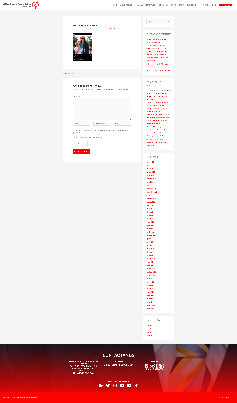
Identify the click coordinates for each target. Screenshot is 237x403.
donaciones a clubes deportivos (156, 115)
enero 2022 (150, 222)
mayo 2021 (150, 249)
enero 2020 (150, 292)
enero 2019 (150, 309)
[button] (225, 5)
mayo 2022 (150, 209)
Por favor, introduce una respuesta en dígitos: (87, 138)
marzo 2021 (150, 255)
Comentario (77, 96)
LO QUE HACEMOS (126, 5)
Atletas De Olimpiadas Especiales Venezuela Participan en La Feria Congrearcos (157, 58)
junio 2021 (149, 245)
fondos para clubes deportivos (156, 102)
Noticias (149, 332)
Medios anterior (69, 73)
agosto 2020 (150, 275)
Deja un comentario (79, 29)
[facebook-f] (219, 397)
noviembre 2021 (151, 229)
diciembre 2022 (151, 189)
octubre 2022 (150, 195)
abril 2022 (149, 212)
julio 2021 (149, 242)
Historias (149, 329)
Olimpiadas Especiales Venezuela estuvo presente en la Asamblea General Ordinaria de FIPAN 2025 (157, 48)
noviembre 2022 (151, 192)
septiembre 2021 (151, 235)
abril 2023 (149, 185)
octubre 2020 (150, 269)
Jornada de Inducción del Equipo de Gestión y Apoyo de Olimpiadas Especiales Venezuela (158, 108)
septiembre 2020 (151, 272)
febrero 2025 (150, 172)
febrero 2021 (150, 259)
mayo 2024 (150, 175)
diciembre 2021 (151, 225)
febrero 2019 (150, 305)
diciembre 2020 (151, 265)
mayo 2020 (150, 282)
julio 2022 (149, 205)
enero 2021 (150, 262)
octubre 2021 (150, 232)
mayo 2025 (150, 162)
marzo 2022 (150, 215)
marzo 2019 (150, 302)
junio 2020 (149, 279)
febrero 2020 (150, 289)
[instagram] (226, 397)
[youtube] (233, 397)
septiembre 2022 (151, 199)
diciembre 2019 (151, 295)
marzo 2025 (150, 169)
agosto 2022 (150, 202)
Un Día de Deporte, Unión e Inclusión (158, 70)
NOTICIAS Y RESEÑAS (208, 5)
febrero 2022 (150, 219)
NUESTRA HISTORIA (177, 5)
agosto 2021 (150, 239)
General (148, 326)
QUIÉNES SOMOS (192, 5)
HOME (115, 5)
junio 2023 (149, 182)
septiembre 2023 (151, 179)
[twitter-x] (223, 397)
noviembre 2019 (151, 299)
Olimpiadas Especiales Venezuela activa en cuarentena (156, 142)
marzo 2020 (150, 285)
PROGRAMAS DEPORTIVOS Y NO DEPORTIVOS (152, 5)
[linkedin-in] (229, 397)
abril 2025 (149, 165)
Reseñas (149, 336)
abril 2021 (149, 252)
